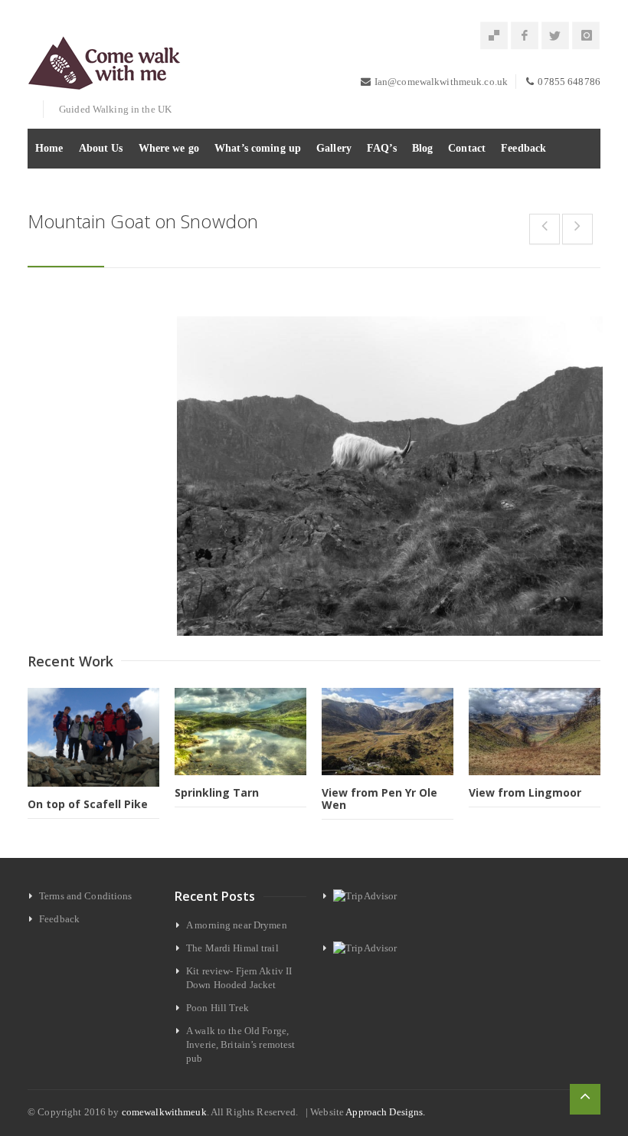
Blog (422, 148)
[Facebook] (524, 36)
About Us (101, 148)
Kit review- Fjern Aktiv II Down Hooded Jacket (239, 977)
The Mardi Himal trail (232, 948)
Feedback (523, 148)
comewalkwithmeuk (164, 1112)
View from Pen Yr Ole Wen (379, 798)
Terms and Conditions (85, 896)
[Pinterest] (494, 36)
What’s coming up (257, 148)
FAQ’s (382, 148)
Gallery (334, 148)
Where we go (169, 148)
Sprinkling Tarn (217, 792)
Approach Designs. (385, 1112)
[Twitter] (555, 36)
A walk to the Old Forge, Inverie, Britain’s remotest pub (241, 1044)
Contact (467, 148)
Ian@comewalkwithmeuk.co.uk (441, 81)
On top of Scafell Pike (88, 804)
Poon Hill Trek (217, 1007)
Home (49, 148)
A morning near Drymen (236, 925)
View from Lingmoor (525, 792)
